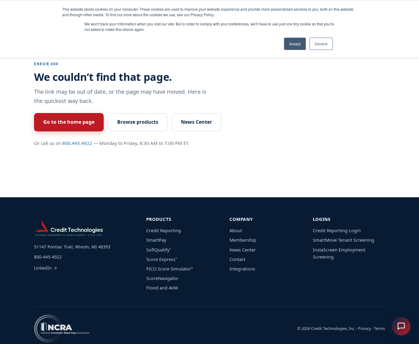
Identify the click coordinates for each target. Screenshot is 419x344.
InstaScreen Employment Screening (339, 253)
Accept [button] (295, 43)
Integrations (242, 269)
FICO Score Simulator (169, 269)
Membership (242, 240)
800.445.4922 (77, 143)
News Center (196, 122)
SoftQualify (158, 250)
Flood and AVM (162, 288)
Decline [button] (321, 43)
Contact (237, 259)
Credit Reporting (163, 230)
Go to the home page (68, 122)
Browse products (137, 122)
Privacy (364, 328)
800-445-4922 (48, 257)
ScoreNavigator (162, 278)
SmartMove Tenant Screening (343, 240)
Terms (379, 328)
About (235, 230)
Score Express (161, 259)
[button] (401, 326)
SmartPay (156, 240)
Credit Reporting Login (337, 230)
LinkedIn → (45, 268)
